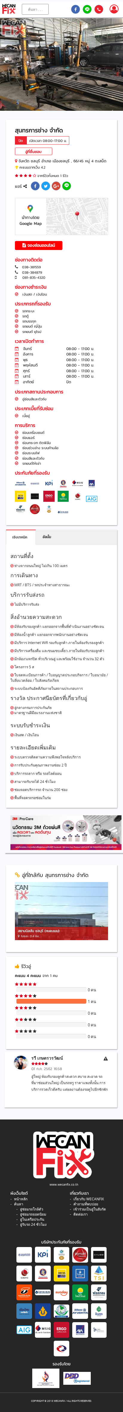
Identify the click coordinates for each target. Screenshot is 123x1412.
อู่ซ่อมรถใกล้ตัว (31, 1209)
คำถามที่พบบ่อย (85, 1204)
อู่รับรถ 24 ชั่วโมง (33, 1224)
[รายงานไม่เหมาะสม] (105, 1058)
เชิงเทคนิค (19, 537)
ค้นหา (18, 1204)
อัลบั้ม (47, 537)
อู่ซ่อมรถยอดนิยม (33, 1214)
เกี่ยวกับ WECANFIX (88, 1199)
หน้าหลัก (20, 1199)
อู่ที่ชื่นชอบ (33, 151)
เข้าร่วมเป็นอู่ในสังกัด (89, 1209)
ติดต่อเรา (80, 1214)
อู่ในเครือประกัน (32, 1219)
